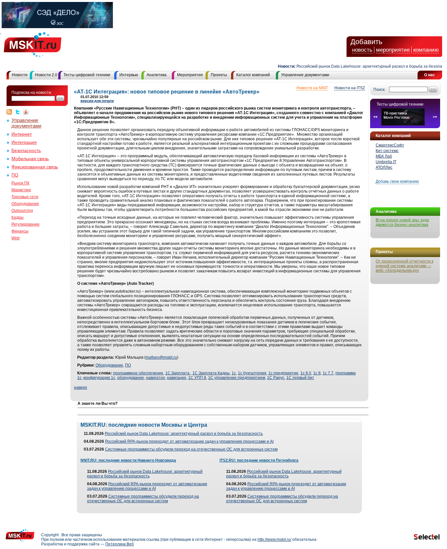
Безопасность (26, 150)
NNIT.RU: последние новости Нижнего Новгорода (128, 460)
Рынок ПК (20, 183)
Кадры (17, 217)
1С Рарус (275, 377)
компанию (426, 50)
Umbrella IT (386, 162)
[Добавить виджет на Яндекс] (26, 111)
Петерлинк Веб (119, 544)
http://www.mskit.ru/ (274, 539)
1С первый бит (300, 377)
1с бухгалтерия (252, 373)
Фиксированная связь (34, 166)
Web (15, 238)
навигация (176, 377)
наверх (80, 387)
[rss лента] (11, 111)
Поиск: (379, 89)
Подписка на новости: (31, 92)
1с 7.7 (328, 373)
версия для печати (97, 101)
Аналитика (157, 75)
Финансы (19, 231)
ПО (14, 175)
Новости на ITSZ (349, 88)
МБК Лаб (384, 156)
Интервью (128, 75)
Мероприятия (190, 75)
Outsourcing (22, 210)
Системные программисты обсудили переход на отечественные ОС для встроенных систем (191, 449)
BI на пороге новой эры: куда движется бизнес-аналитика (402, 222)
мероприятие (393, 50)
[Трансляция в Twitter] (19, 111)
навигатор (155, 377)
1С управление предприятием (236, 377)
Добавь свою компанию (397, 181)
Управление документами (305, 75)
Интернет (21, 134)
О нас (429, 75)
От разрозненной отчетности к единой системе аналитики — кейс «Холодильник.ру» (404, 266)
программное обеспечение (138, 373)
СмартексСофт (390, 145)
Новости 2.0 (46, 75)
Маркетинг (21, 190)
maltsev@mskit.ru (161, 357)
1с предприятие (283, 373)
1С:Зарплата (177, 373)
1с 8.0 (305, 373)
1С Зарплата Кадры (211, 373)
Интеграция (24, 142)
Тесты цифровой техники (86, 75)
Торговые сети (24, 197)
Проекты (219, 75)
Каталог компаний (253, 75)
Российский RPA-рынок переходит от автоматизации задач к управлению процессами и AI (189, 441)
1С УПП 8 (197, 377)
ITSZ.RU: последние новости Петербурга (259, 460)
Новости (19, 75)
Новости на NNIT (312, 88)
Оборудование (25, 203)
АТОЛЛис (384, 167)
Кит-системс (387, 150)
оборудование (130, 377)
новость (362, 50)
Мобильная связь (30, 158)
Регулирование (25, 224)
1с (234, 373)
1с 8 (317, 373)
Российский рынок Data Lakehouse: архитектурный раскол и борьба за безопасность (184, 433)
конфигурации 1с (99, 377)
